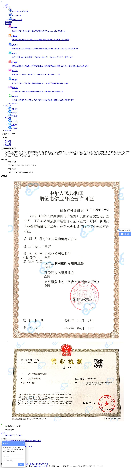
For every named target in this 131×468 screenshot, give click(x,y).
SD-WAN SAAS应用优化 (20, 11)
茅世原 (38, 464)
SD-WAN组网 (16, 15)
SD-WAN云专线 (17, 20)
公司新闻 (14, 112)
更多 (30, 446)
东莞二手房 (44, 464)
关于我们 (8, 141)
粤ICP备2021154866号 (39, 466)
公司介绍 (14, 121)
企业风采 (14, 125)
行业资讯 (14, 109)
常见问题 (14, 116)
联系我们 (14, 128)
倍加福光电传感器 (30, 464)
